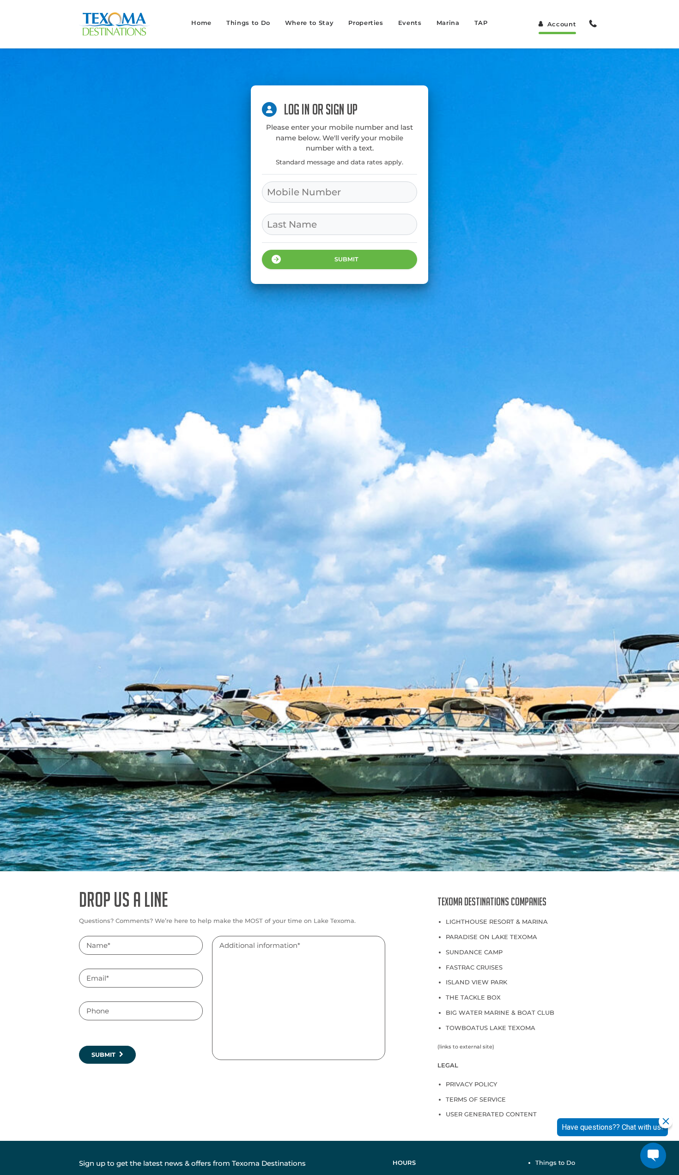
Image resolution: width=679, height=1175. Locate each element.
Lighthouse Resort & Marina (497, 921)
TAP (481, 22)
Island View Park (476, 982)
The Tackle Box (473, 997)
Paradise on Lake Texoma (491, 936)
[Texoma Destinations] (114, 24)
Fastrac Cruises (474, 967)
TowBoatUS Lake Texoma (490, 1027)
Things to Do (248, 22)
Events (410, 22)
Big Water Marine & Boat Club (500, 1012)
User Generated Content (491, 1114)
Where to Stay (309, 22)
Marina (448, 22)
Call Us (592, 24)
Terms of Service (476, 1099)
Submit (103, 1054)
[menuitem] (201, 24)
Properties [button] (365, 22)
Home (201, 22)
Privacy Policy (471, 1084)
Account (561, 24)
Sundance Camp (474, 952)
